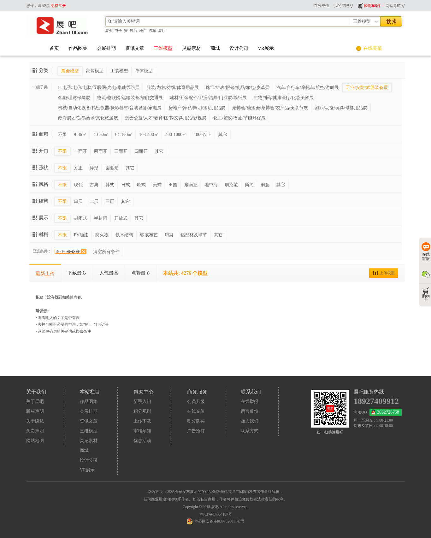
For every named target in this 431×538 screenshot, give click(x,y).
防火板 (102, 235)
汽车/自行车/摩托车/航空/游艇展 (307, 87)
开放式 (120, 218)
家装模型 (94, 70)
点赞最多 (140, 272)
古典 (94, 184)
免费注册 (58, 5)
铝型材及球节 (193, 235)
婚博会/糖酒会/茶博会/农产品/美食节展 (270, 107)
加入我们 (249, 421)
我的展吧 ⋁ (343, 5)
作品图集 (77, 48)
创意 (265, 184)
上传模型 (387, 273)
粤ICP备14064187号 (215, 514)
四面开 (141, 151)
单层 (78, 201)
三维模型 (163, 48)
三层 (109, 201)
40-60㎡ (100, 134)
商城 (215, 48)
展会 (109, 30)
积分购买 (196, 421)
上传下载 (142, 421)
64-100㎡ (123, 134)
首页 (54, 48)
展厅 (162, 30)
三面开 (120, 151)
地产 (143, 30)
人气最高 (108, 272)
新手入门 (142, 401)
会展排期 (106, 48)
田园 (172, 184)
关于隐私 (35, 421)
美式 (157, 184)
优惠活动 (142, 440)
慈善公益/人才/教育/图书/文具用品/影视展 (165, 117)
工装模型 (119, 70)
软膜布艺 (149, 235)
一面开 (80, 151)
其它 (222, 134)
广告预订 (196, 431)
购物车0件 (372, 5)
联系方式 (249, 431)
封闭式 (80, 218)
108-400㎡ (148, 134)
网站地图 (35, 440)
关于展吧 (35, 401)
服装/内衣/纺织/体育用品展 (172, 87)
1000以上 (202, 134)
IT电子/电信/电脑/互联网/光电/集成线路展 (98, 87)
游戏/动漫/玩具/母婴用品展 (341, 107)
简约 (249, 184)
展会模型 (70, 70)
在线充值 (321, 5)
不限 (62, 134)
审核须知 (142, 431)
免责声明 (35, 431)
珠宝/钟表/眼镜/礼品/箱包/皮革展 (237, 87)
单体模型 (144, 70)
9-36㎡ (80, 134)
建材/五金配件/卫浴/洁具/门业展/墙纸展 (208, 97)
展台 (133, 30)
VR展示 (266, 48)
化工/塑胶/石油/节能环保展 (239, 117)
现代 (78, 184)
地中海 (211, 184)
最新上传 (45, 273)
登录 (46, 5)
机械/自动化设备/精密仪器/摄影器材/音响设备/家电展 (110, 107)
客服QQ (376, 412)
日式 (125, 184)
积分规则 (142, 411)
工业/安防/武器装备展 (367, 87)
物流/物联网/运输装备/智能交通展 (130, 97)
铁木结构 (124, 235)
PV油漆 (81, 235)
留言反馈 (249, 411)
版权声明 (35, 411)
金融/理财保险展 (74, 97)
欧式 (141, 184)
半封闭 (100, 218)
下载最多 (77, 272)
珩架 (169, 235)
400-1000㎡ (176, 134)
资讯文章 (134, 48)
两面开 (100, 151)
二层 (94, 201)
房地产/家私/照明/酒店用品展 (196, 107)
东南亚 (191, 184)
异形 (94, 168)
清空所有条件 (106, 251)
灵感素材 (191, 48)
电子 (118, 30)
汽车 (152, 30)
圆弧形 (112, 168)
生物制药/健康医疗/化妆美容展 (284, 97)
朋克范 (231, 184)
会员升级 (196, 401)
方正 (78, 168)
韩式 (109, 184)
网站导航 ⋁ (395, 5)
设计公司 (238, 48)
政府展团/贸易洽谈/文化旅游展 (88, 117)
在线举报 (249, 401)
